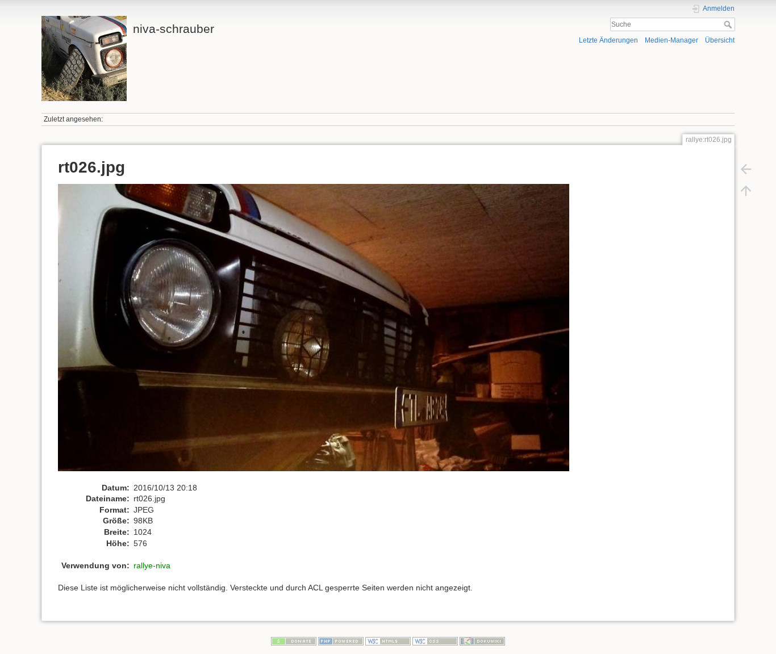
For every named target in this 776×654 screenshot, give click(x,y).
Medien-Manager (671, 40)
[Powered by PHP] (341, 641)
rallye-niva (151, 565)
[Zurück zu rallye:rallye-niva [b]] (746, 169)
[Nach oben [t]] (746, 191)
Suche (729, 24)
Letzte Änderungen (608, 40)
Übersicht (720, 40)
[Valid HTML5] (388, 641)
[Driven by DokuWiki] (482, 641)
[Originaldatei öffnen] (319, 332)
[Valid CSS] (435, 641)
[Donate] (293, 641)
